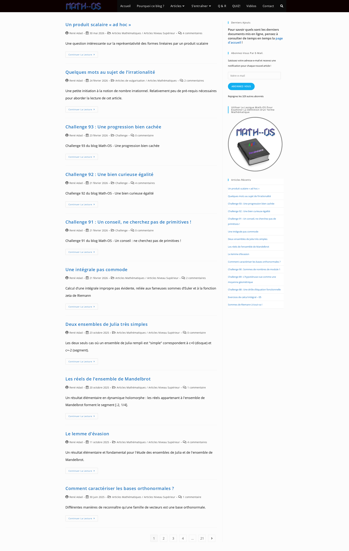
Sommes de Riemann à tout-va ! (245, 304)
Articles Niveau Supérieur (159, 33)
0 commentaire (144, 135)
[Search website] (281, 6)
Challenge (121, 135)
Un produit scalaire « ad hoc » (98, 24)
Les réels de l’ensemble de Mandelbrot (108, 379)
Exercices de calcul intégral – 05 (244, 297)
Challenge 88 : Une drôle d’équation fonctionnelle (254, 289)
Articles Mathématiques (126, 33)
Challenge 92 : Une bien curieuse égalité (109, 174)
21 (202, 538)
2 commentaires (194, 80)
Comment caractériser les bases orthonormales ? (119, 488)
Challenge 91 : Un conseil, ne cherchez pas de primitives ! (128, 222)
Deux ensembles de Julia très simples (106, 324)
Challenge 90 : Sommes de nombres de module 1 (254, 269)
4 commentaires (192, 33)
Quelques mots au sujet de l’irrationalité (110, 72)
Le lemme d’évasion (87, 434)
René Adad (76, 33)
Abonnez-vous (241, 86)
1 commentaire (196, 387)
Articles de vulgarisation (130, 80)
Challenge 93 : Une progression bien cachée (113, 127)
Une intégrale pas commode (96, 269)
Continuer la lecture (83, 55)
